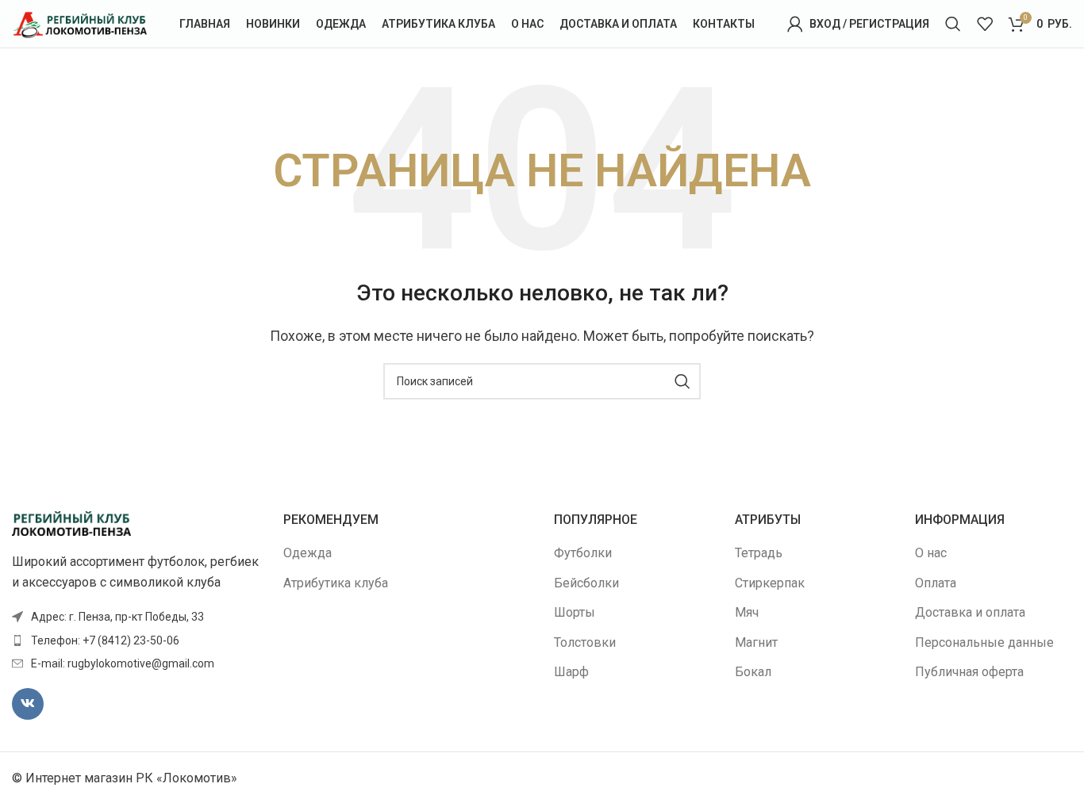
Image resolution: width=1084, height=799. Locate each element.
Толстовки (585, 642)
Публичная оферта (969, 671)
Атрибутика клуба (335, 583)
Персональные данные (984, 642)
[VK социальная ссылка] (28, 704)
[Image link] (71, 522)
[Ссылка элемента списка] (135, 640)
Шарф (571, 671)
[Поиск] (953, 24)
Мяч (747, 612)
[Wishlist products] (985, 24)
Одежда (307, 552)
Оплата (935, 583)
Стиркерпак (770, 583)
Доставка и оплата (970, 612)
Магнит (756, 642)
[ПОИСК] (682, 381)
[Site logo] (79, 22)
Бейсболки (586, 583)
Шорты (574, 612)
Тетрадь (758, 552)
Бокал (753, 671)
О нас (931, 552)
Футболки (583, 552)
